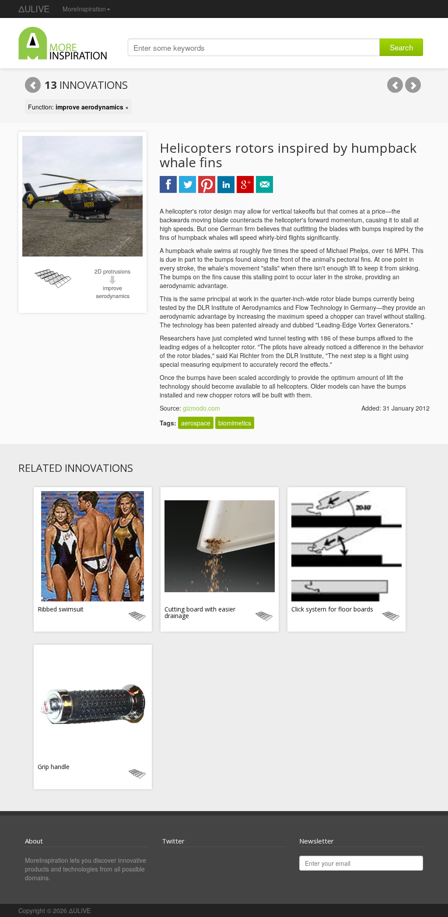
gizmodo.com (201, 408)
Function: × (78, 106)
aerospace (195, 422)
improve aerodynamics (113, 292)
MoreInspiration (84, 8)
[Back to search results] (33, 85)
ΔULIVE (33, 8)
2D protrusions (112, 271)
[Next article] (413, 85)
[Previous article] (395, 85)
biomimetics (234, 422)
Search (401, 47)
